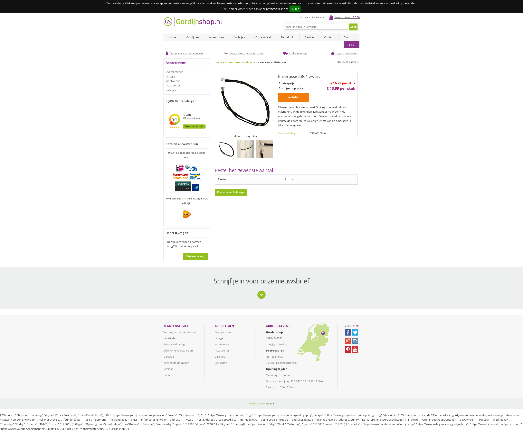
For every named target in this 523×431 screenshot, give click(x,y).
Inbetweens (173, 81)
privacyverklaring (276, 9)
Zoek (353, 26)
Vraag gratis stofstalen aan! (186, 53)
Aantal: (222, 179)
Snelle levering (297, 53)
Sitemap (168, 369)
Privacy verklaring (173, 344)
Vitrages (171, 76)
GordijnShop (192, 21)
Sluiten (295, 9)
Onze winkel (263, 37)
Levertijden (170, 338)
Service (309, 37)
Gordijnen (192, 37)
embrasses (250, 62)
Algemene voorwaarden (178, 350)
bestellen (293, 97)
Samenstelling (286, 133)
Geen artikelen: (347, 17)
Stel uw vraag (195, 256)
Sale (351, 44)
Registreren (318, 17)
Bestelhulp (287, 37)
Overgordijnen (174, 72)
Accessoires (216, 37)
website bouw (257, 403)
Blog (346, 37)
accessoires (232, 62)
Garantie (168, 356)
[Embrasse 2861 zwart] (226, 158)
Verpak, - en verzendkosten (180, 332)
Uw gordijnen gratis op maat (246, 53)
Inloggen (305, 17)
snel (184, 198)
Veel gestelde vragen (176, 363)
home (218, 62)
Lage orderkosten (347, 53)
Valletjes (240, 37)
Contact (328, 37)
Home (172, 37)
